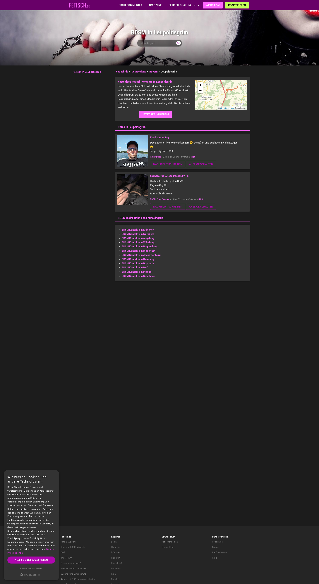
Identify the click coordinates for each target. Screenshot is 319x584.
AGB (63, 552)
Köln (113, 574)
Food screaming (159, 137)
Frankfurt (115, 558)
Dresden (115, 579)
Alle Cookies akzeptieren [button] (31, 559)
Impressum (66, 558)
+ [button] (200, 85)
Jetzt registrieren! (155, 114)
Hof (193, 156)
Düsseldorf (116, 563)
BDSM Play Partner (159, 199)
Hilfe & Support (68, 541)
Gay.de (215, 547)
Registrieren (237, 5)
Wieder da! (213, 5)
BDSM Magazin (77, 547)
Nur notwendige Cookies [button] (31, 568)
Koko (214, 558)
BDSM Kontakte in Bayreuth (138, 263)
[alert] (31, 525)
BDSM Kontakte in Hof (135, 267)
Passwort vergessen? (71, 563)
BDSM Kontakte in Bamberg (138, 259)
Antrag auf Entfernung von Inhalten (78, 579)
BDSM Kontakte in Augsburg (138, 238)
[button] (31, 575)
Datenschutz (80, 574)
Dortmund (116, 568)
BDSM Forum (168, 536)
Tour (63, 547)
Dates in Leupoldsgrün (131, 127)
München (115, 552)
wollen (83, 568)
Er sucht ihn (168, 547)
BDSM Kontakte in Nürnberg (138, 233)
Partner (215, 536)
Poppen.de (217, 541)
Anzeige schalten (201, 164)
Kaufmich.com (219, 552)
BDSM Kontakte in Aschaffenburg (141, 254)
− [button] (200, 90)
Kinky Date (155, 156)
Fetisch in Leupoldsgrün (87, 71)
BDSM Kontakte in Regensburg (139, 246)
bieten (72, 568)
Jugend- (65, 574)
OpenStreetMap (227, 107)
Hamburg (115, 547)
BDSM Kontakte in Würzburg (138, 242)
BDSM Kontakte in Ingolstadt (138, 250)
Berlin (114, 541)
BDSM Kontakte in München (138, 229)
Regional (115, 536)
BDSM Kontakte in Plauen (137, 271)
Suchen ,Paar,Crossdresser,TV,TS (169, 175)
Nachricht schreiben (167, 164)
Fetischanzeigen (170, 541)
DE (194, 5)
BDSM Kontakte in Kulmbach (138, 275)
